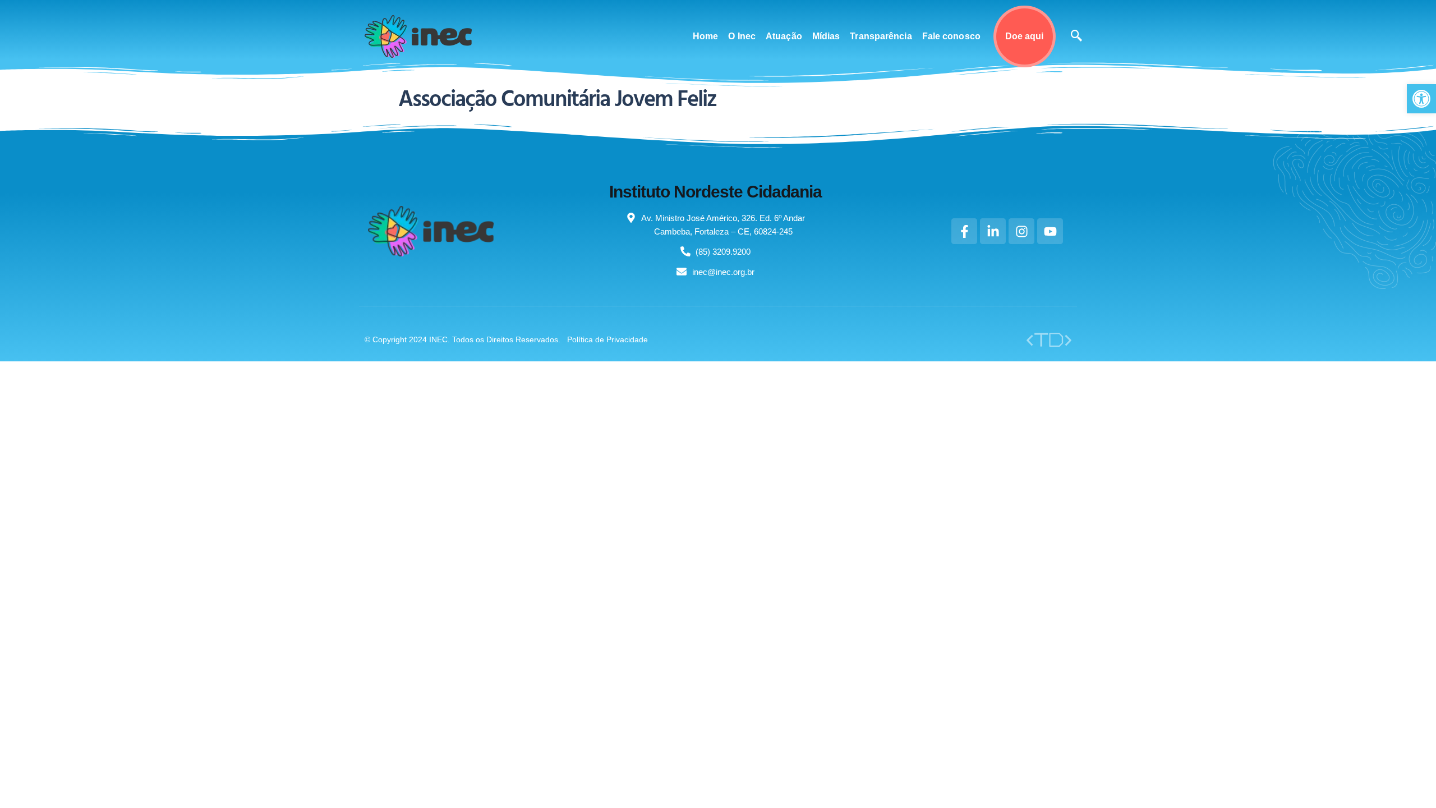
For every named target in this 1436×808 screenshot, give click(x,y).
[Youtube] (1050, 231)
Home (705, 36)
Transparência (881, 36)
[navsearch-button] (1076, 36)
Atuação (784, 36)
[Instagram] (1021, 231)
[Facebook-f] (964, 231)
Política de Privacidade (607, 339)
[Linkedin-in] (993, 231)
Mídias (826, 36)
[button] (1421, 98)
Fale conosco (951, 36)
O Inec (742, 36)
